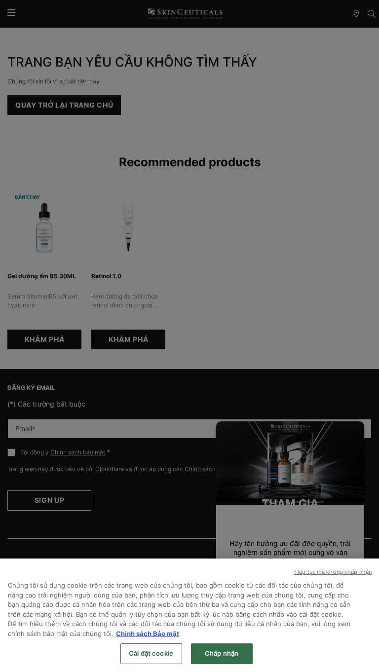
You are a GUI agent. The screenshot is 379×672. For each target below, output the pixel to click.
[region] (189, 615)
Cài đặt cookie (151, 653)
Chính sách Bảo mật (147, 633)
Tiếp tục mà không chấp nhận (333, 571)
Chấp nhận (221, 653)
